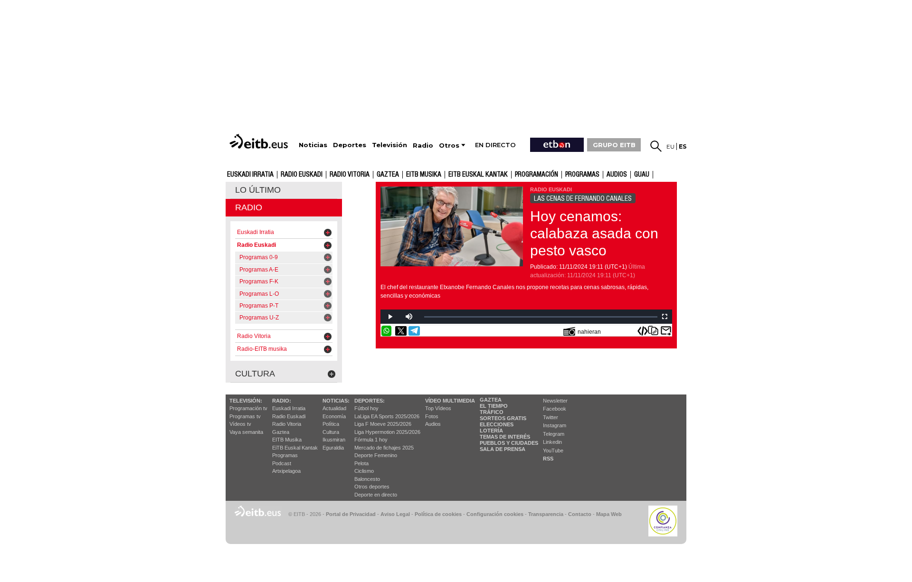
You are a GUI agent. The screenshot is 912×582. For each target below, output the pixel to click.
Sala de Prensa (502, 449)
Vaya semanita (246, 432)
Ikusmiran (334, 439)
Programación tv (248, 408)
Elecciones (496, 424)
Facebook (554, 409)
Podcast (281, 463)
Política (331, 424)
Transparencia (545, 514)
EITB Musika (423, 174)
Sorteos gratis (503, 418)
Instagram (554, 425)
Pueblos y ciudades (509, 443)
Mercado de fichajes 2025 (384, 448)
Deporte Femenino (375, 455)
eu (670, 146)
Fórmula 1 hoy (371, 439)
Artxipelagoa (286, 471)
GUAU (641, 174)
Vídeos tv (240, 424)
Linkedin (552, 442)
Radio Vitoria (350, 174)
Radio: (281, 401)
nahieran (589, 332)
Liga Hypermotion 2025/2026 (387, 432)
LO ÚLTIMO (258, 190)
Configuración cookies (494, 514)
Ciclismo (364, 471)
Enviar (666, 331)
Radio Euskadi (302, 174)
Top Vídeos (438, 408)
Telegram (553, 434)
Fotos (431, 416)
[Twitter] (401, 331)
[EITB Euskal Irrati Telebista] (260, 141)
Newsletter (555, 401)
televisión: (245, 401)
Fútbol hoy (366, 408)
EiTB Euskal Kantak (295, 448)
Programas (582, 174)
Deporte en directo (375, 495)
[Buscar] (656, 146)
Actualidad (334, 408)
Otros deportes (372, 486)
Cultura (331, 432)
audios (617, 174)
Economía (334, 416)
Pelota (361, 463)
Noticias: (336, 401)
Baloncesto (367, 479)
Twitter (550, 417)
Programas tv (245, 416)
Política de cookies (438, 514)
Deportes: (369, 401)
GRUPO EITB (614, 145)
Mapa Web (609, 514)
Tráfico (492, 412)
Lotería (491, 430)
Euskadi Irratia (250, 174)
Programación (536, 174)
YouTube (553, 450)
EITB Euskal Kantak (478, 174)
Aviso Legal (395, 514)
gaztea (388, 174)
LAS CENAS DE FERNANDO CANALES (583, 198)
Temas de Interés (505, 437)
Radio (248, 207)
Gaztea (280, 432)
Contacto (579, 514)
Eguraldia (333, 448)
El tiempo (494, 406)
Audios (433, 424)
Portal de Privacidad (351, 514)
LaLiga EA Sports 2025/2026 (386, 416)
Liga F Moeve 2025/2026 (382, 424)
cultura (255, 373)
